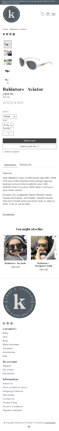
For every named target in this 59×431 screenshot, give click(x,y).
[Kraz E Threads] (11, 14)
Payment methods (12, 410)
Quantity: (7, 129)
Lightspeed (50, 423)
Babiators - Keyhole (15, 263)
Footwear (8, 348)
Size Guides (8, 395)
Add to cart (29, 140)
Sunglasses (8, 214)
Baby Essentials (11, 344)
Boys (5, 340)
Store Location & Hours (15, 387)
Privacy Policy (10, 402)
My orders (8, 369)
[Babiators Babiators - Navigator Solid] (43, 247)
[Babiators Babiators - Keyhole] (15, 247)
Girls (5, 337)
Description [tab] (10, 164)
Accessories (9, 352)
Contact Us (8, 398)
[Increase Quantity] (11, 133)
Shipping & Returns (13, 391)
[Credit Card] (29, 427)
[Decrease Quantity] (5, 133)
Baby (5, 333)
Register (7, 366)
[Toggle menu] (53, 14)
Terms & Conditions (13, 406)
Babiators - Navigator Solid (43, 264)
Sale (5, 356)
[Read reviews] (12, 102)
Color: (6, 112)
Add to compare (12, 152)
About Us (8, 383)
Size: (5, 120)
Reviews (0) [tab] (25, 164)
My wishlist (8, 373)
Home (5, 29)
